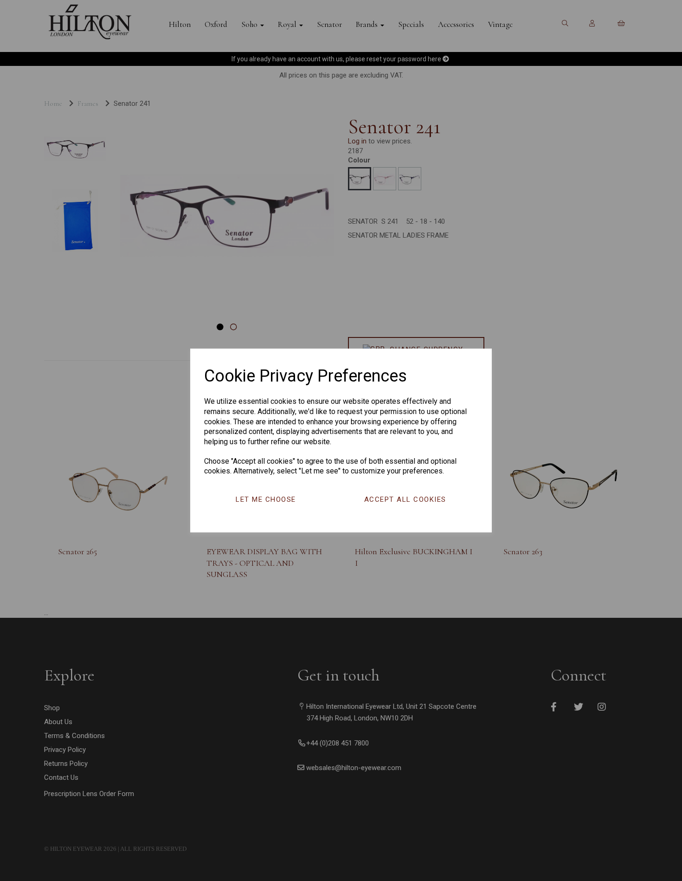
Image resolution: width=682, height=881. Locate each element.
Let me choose (266, 499)
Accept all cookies (405, 499)
